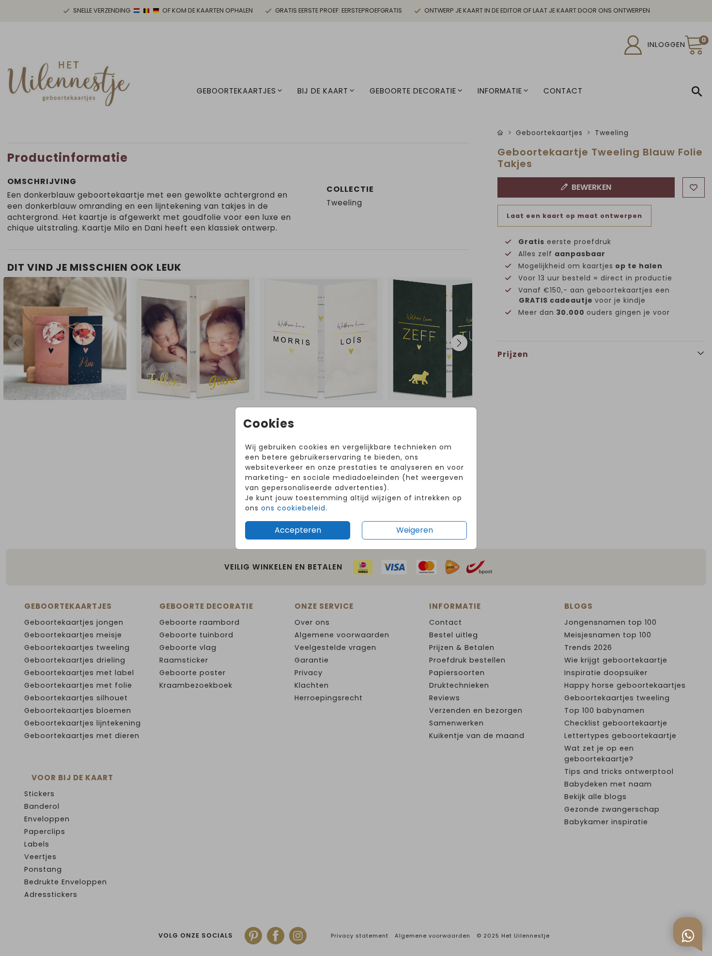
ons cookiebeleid (293, 508)
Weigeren (414, 530)
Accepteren (298, 530)
